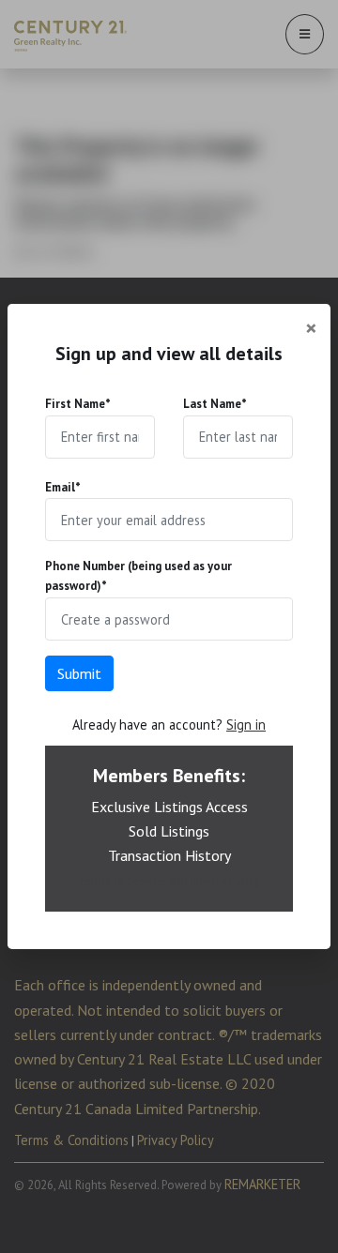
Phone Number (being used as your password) (138, 576)
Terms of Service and (134, 881)
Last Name (215, 404)
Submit (79, 673)
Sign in (246, 724)
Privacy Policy (225, 881)
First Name (78, 404)
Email (63, 487)
